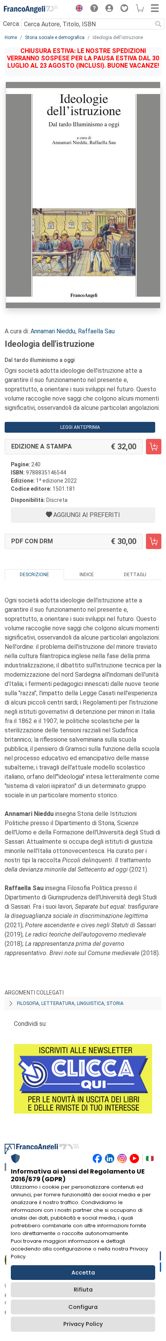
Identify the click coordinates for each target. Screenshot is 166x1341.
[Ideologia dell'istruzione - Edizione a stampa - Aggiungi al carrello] (153, 446)
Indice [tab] (87, 574)
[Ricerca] (158, 24)
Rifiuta (83, 1289)
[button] (77, 9)
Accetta (83, 1272)
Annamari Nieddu (52, 331)
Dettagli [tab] (135, 574)
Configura (83, 1307)
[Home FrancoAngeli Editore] (31, 9)
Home (11, 37)
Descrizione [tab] (34, 574)
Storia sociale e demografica (55, 37)
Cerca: (11, 23)
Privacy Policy (83, 1324)
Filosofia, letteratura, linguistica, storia (70, 1003)
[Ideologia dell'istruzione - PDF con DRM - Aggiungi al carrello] (153, 541)
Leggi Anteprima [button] (80, 427)
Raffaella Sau (96, 331)
